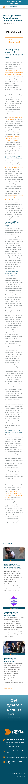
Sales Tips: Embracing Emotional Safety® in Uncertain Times (11, 614)
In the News (6, 23)
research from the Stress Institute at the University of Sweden (12, 138)
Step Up (13, 23)
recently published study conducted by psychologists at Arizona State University (14, 72)
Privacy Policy (20, 776)
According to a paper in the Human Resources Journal (14, 198)
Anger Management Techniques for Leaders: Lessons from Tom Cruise (12, 565)
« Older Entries (7, 688)
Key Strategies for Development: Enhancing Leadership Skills (12, 660)
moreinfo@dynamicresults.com (16, 757)
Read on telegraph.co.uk (14, 40)
